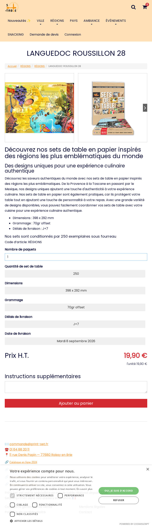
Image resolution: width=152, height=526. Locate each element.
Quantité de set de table (24, 266)
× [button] (147, 469)
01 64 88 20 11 (19, 449)
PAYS (74, 20)
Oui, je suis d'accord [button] (118, 490)
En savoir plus (85, 489)
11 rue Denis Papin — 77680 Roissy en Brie (41, 454)
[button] (52, 521)
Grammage (14, 300)
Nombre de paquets (20, 249)
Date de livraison (18, 333)
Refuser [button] (118, 500)
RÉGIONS (57, 20)
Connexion (73, 34)
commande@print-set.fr (29, 444)
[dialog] (76, 495)
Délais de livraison (18, 316)
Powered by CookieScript (134, 523)
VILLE (40, 20)
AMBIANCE (92, 20)
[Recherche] (133, 7)
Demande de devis (44, 34)
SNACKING (16, 34)
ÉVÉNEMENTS (116, 20)
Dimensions (14, 283)
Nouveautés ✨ (19, 20)
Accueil (12, 66)
